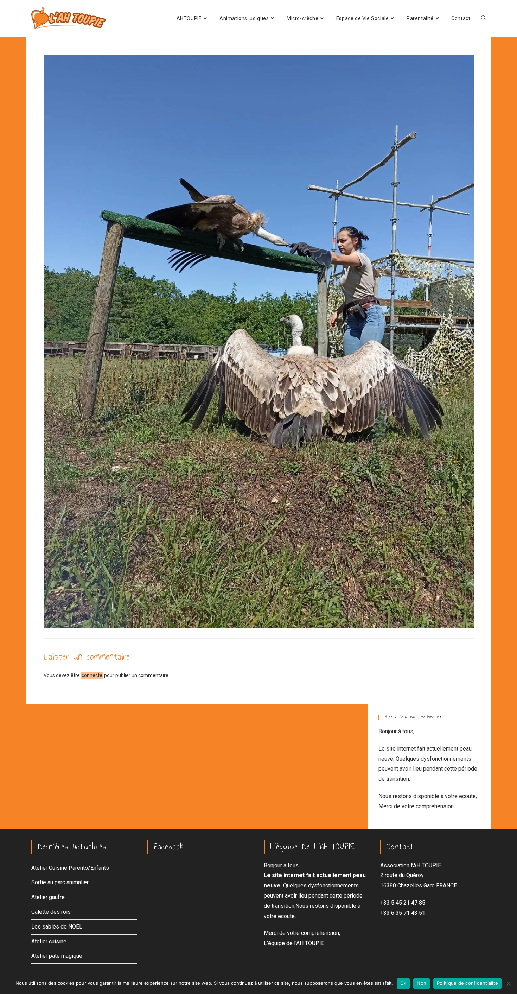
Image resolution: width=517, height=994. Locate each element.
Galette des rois (51, 911)
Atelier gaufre (48, 897)
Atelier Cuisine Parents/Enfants (70, 868)
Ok (403, 983)
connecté (92, 675)
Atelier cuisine (48, 941)
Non (421, 983)
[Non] (508, 983)
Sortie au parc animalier (60, 882)
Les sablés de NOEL (56, 926)
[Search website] (483, 18)
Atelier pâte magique (56, 955)
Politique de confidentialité (467, 983)
